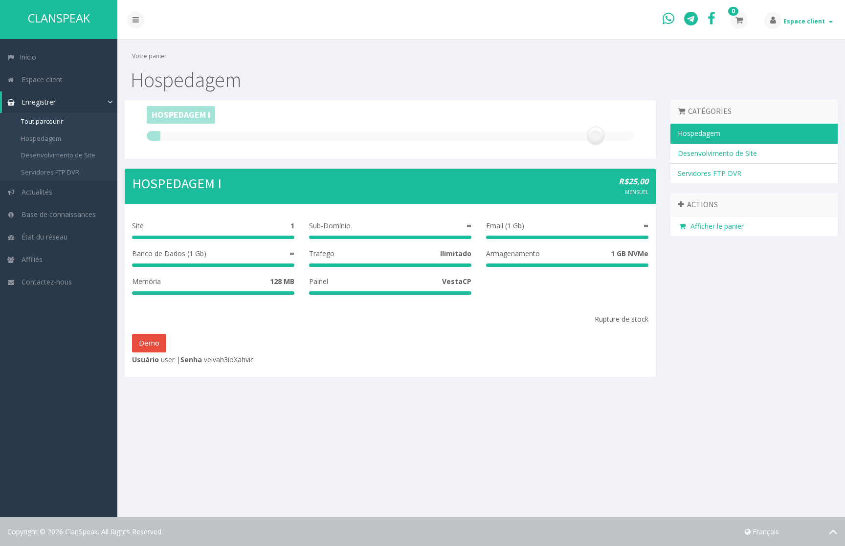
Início (27, 57)
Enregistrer (37, 102)
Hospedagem (41, 138)
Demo (149, 343)
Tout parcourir (42, 121)
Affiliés (30, 259)
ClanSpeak (59, 18)
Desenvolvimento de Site (58, 155)
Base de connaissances (57, 214)
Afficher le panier (715, 226)
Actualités (35, 192)
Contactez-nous (45, 281)
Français (765, 531)
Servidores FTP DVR (50, 172)
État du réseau (42, 236)
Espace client (805, 21)
